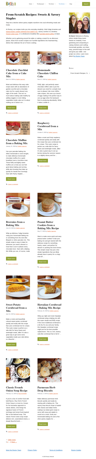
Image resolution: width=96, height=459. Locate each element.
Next (14, 442)
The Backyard (40, 4)
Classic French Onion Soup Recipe (17, 388)
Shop (70, 4)
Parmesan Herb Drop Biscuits (46, 388)
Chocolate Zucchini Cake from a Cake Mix (17, 73)
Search (86, 4)
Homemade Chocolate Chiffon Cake (48, 73)
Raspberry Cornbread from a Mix (48, 126)
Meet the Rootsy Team (13, 450)
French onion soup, (12, 34)
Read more (11, 107)
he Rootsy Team (79, 56)
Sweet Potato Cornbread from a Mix (16, 308)
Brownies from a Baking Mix (15, 223)
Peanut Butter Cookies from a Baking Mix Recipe (48, 225)
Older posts (12, 440)
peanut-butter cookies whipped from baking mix (22, 31)
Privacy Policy (32, 450)
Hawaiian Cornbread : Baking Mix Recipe (49, 306)
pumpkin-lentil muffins (47, 34)
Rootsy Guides (76, 450)
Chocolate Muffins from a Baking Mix (17, 141)
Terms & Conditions (56, 450)
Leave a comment (13, 113)
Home (30, 4)
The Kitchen (62, 4)
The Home (51, 4)
